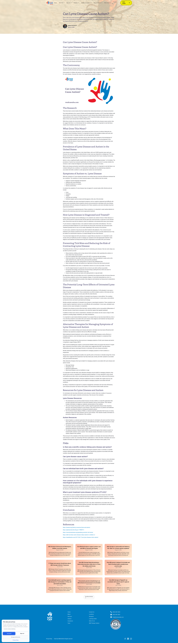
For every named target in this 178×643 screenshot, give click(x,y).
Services (69, 2)
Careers (76, 2)
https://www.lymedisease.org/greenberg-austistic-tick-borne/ (78, 532)
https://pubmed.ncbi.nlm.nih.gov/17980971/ (73, 530)
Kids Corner (107, 2)
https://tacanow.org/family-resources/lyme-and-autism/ (76, 527)
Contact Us (114, 2)
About (69, 614)
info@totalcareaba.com (118, 617)
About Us (61, 2)
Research (91, 616)
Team (69, 623)
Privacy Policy (49, 638)
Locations (91, 614)
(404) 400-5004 (116, 612)
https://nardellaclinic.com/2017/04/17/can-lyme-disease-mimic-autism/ (80, 537)
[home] (49, 3)
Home (55, 2)
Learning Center (93, 618)
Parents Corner (97, 2)
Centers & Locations (85, 2)
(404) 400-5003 (116, 614)
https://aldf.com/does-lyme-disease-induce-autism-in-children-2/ (79, 534)
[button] (61, 3)
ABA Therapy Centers (94, 623)
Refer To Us (92, 621)
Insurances (70, 621)
